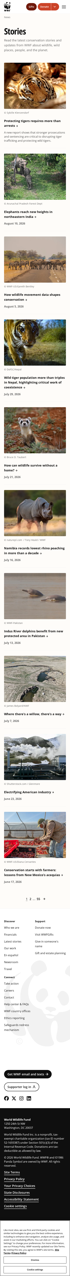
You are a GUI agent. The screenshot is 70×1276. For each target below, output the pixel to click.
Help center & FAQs (16, 1004)
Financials (10, 934)
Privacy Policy (14, 1179)
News (7, 17)
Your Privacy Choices (19, 1186)
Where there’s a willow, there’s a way (32, 714)
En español (11, 955)
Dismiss (35, 1259)
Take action (11, 983)
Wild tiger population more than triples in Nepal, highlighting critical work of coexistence (34, 382)
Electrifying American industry (27, 792)
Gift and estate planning (50, 953)
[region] (35, 1248)
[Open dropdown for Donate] (55, 6)
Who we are (11, 927)
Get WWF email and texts (25, 1074)
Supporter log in (19, 1087)
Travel (8, 969)
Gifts (31, 6)
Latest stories (12, 941)
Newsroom (11, 962)
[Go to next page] (44, 899)
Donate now (43, 927)
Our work (10, 948)
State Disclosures (17, 1192)
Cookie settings (15, 1206)
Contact (9, 997)
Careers (9, 990)
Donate (44, 6)
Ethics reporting (14, 1018)
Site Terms (12, 1172)
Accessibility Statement (21, 1199)
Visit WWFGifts (44, 934)
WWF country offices (17, 1011)
